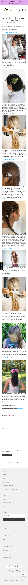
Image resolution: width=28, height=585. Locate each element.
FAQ (4, 539)
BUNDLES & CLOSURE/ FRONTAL (11, 489)
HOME (4, 474)
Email (3, 434)
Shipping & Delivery (7, 546)
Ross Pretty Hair (12, 580)
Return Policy (6, 535)
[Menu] (25, 9)
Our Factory (5, 550)
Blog (4, 499)
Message (3, 439)
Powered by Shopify (19, 580)
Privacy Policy (6, 543)
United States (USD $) (13, 567)
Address (5, 506)
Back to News (15, 462)
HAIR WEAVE (6, 482)
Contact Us (5, 532)
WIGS (4, 478)
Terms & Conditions (7, 554)
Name (3, 428)
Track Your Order (7, 502)
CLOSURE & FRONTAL (8, 485)
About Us (5, 528)
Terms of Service (7, 557)
